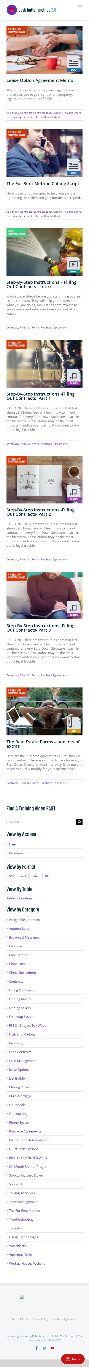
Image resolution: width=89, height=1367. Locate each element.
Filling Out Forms (29, 327)
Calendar (15, 946)
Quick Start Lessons (23, 1149)
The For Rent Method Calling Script (42, 183)
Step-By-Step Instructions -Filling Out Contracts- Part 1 (40, 396)
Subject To (16, 1184)
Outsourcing (18, 1113)
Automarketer (19, 928)
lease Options (54, 113)
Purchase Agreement (64, 1319)
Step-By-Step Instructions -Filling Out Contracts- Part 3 (40, 628)
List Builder (17, 1078)
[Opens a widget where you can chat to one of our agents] (73, 1359)
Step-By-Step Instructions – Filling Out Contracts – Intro (41, 284)
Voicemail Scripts (21, 1254)
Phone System (19, 1122)
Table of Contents (19, 898)
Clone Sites (17, 964)
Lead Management (23, 1061)
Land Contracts (20, 1052)
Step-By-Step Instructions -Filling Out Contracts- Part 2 (40, 512)
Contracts (39, 113)
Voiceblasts (17, 1246)
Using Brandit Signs (23, 1237)
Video (35, 876)
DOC (12, 876)
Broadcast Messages (24, 937)
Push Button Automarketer (29, 1140)
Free (12, 844)
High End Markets (22, 1034)
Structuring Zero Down (26, 1175)
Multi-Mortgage (20, 1096)
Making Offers (72, 113)
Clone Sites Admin (22, 972)
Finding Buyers (20, 999)
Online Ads (17, 1105)
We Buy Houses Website (27, 1263)
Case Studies (18, 955)
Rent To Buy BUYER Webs (28, 1157)
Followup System (22, 1016)
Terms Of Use (20, 1319)
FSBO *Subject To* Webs (27, 1025)
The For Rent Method (47, 117)
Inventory (16, 1043)
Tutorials (15, 1228)
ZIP (47, 876)
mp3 (23, 876)
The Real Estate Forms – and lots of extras (42, 744)
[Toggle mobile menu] (80, 6)
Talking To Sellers (22, 1193)
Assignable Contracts (19, 113)
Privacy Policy (40, 1319)
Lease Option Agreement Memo (39, 80)
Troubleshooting (21, 1219)
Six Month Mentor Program (29, 1166)
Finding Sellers (20, 1008)
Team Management (23, 1202)
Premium (16, 853)
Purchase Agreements (19, 117)
